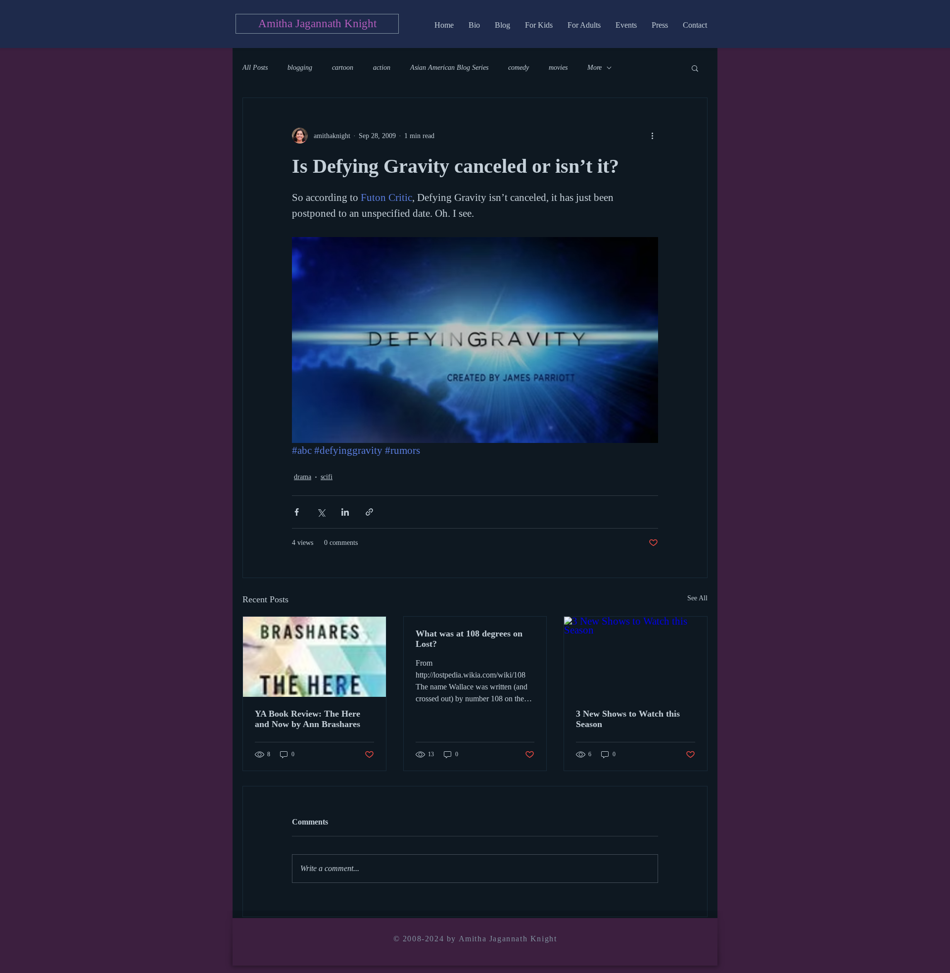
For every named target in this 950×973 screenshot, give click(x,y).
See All (697, 598)
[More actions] (652, 136)
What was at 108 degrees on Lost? (469, 639)
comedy (518, 67)
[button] (695, 68)
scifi (326, 477)
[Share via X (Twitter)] (321, 512)
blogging (299, 67)
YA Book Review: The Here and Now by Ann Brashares (307, 719)
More (594, 67)
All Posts (255, 67)
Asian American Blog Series (449, 67)
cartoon (342, 67)
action (381, 67)
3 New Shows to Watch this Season (628, 719)
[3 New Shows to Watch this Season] (635, 657)
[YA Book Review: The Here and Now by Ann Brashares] (314, 657)
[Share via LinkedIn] (345, 512)
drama (302, 477)
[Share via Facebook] (296, 512)
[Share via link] (369, 512)
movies (558, 67)
